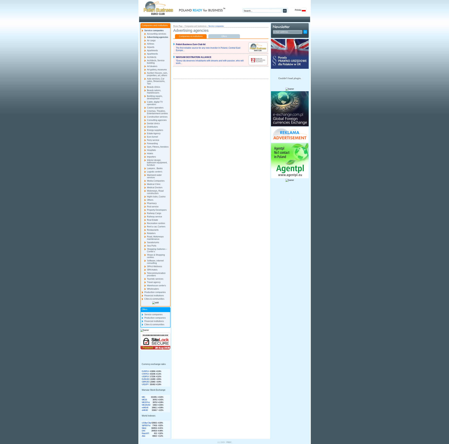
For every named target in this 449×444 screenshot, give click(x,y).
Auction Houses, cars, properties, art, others (157, 74)
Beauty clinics (153, 87)
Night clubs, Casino (156, 196)
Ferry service (153, 140)
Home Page (178, 26)
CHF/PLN (145, 374)
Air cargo (151, 40)
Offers (224, 36)
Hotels (150, 153)
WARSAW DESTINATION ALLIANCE (193, 57)
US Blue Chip (146, 423)
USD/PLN (145, 376)
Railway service (154, 216)
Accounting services (156, 34)
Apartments (152, 50)
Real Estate (152, 220)
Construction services (157, 117)
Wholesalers (153, 289)
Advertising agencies (157, 37)
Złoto (143, 436)
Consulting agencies (157, 120)
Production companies (155, 292)
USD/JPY (145, 384)
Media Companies (156, 181)
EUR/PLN (145, 371)
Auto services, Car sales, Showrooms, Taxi (156, 81)
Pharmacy (152, 203)
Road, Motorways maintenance (155, 237)
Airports (150, 47)
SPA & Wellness (154, 266)
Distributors (152, 127)
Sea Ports (151, 246)
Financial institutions (154, 295)
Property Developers (157, 210)
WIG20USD (146, 405)
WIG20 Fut (145, 402)
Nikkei (144, 428)
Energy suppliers (155, 130)
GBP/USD (145, 382)
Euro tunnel (152, 137)
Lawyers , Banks (155, 168)
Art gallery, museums (157, 69)
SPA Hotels (152, 270)
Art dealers (152, 66)
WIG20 (144, 400)
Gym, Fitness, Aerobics (158, 147)
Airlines (150, 44)
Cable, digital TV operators (155, 103)
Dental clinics (153, 123)
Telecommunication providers (156, 274)
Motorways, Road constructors (155, 192)
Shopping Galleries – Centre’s (157, 250)
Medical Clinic (153, 184)
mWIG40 (145, 407)
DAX (143, 431)
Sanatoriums (153, 242)
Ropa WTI (145, 433)
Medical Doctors (154, 187)
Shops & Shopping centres (156, 256)
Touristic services (155, 279)
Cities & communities (154, 299)
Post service (153, 206)
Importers (151, 157)
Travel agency (153, 282)
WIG (143, 397)
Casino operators (155, 107)
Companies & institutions (191, 36)
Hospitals (151, 150)
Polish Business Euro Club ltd (190, 44)
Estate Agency (153, 133)
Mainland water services (154, 176)
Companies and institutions (195, 26)
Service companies (154, 30)
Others (150, 200)
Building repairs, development (155, 97)
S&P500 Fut (146, 425)
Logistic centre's (154, 172)
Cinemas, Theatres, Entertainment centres (157, 112)
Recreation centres (156, 223)
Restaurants (153, 230)
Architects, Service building (156, 61)
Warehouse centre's (156, 285)
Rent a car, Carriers (156, 226)
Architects (151, 57)
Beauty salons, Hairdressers (154, 91)
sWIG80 (145, 410)
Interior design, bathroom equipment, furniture (157, 162)
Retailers (151, 233)
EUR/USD (145, 379)
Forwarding (152, 143)
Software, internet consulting (155, 261)
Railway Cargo (154, 213)
